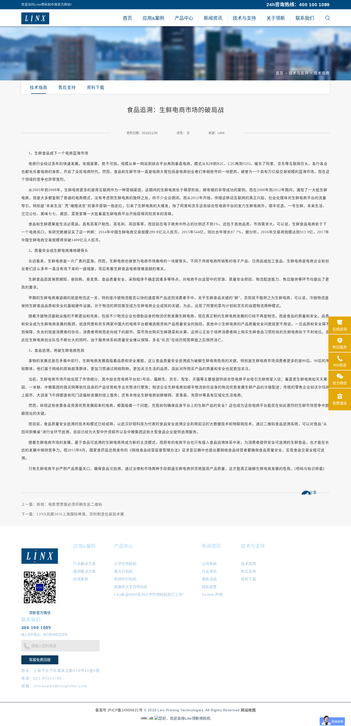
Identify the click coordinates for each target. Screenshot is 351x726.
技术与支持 (299, 73)
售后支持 (67, 87)
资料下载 (95, 87)
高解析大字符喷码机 (131, 587)
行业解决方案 (84, 564)
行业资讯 (209, 571)
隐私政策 (209, 587)
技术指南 (322, 73)
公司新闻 (209, 564)
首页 (280, 73)
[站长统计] (147, 718)
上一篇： (61, 504)
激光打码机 (123, 571)
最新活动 (209, 579)
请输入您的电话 (43, 646)
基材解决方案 (84, 571)
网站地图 (248, 710)
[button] (327, 19)
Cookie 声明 (212, 594)
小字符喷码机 (125, 564)
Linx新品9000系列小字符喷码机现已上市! (148, 594)
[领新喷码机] (35, 18)
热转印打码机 (125, 579)
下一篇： (72, 514)
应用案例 (80, 579)
